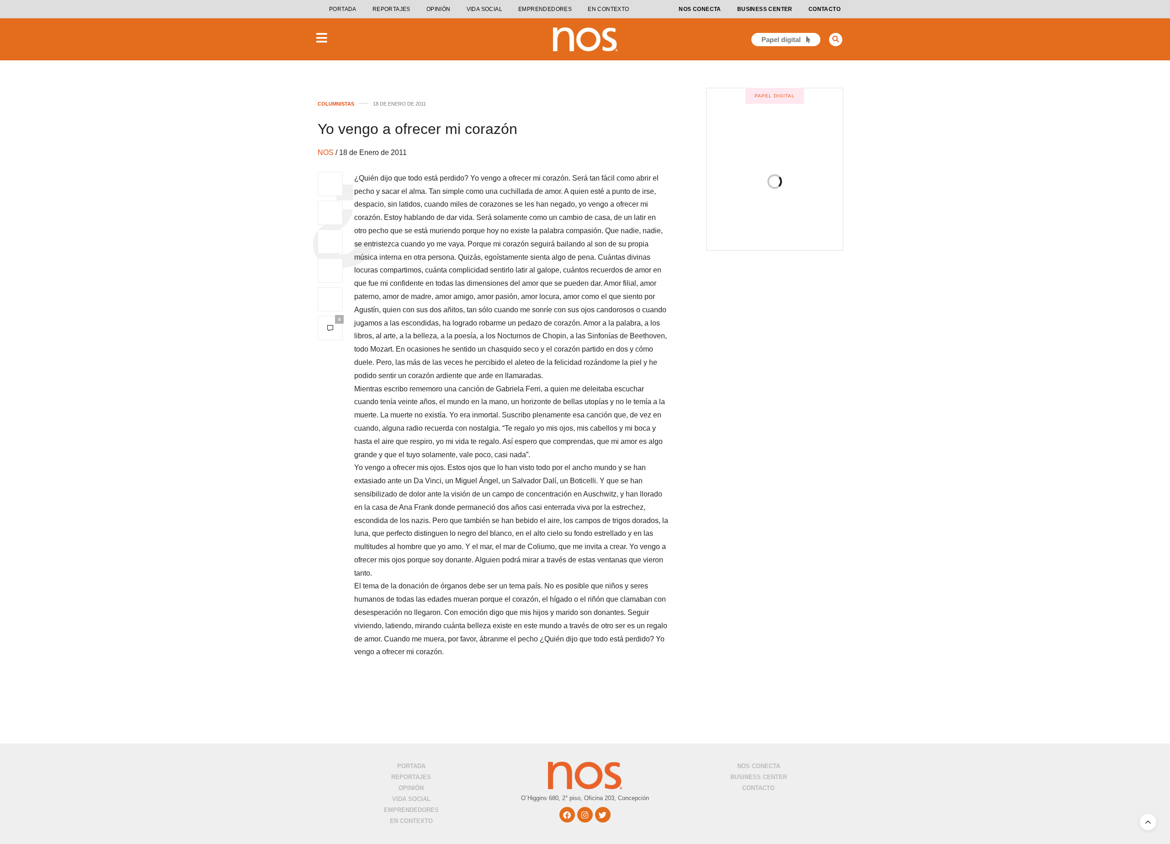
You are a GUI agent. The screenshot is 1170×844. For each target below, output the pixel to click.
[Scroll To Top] (1148, 822)
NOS (326, 152)
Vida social (484, 9)
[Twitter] (603, 815)
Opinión (438, 9)
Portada (342, 9)
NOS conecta (700, 9)
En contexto (608, 9)
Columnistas (336, 104)
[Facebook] (567, 815)
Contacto (824, 9)
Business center (764, 9)
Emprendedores (545, 9)
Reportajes (391, 9)
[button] (835, 39)
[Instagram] (585, 815)
